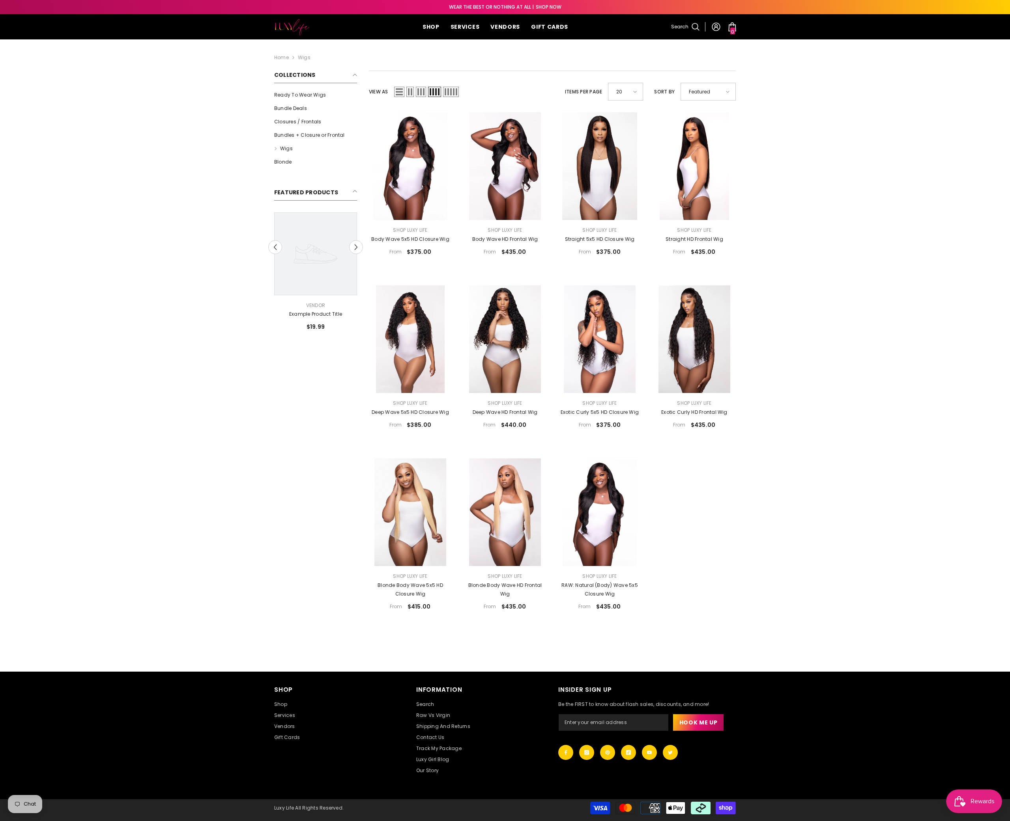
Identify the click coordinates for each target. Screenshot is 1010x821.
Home (281, 57)
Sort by (664, 91)
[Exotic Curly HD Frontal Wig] (694, 339)
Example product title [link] (317, 314)
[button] (275, 247)
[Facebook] (565, 752)
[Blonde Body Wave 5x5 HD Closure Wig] (410, 512)
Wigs (304, 57)
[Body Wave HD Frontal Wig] (505, 166)
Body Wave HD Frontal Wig (505, 239)
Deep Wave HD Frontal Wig (505, 412)
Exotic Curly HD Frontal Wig (694, 412)
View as (378, 91)
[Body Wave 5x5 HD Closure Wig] (410, 166)
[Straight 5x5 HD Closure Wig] (599, 166)
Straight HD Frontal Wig (694, 239)
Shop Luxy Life (410, 230)
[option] (317, 274)
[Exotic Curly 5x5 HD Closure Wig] (599, 339)
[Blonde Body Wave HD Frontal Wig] (505, 512)
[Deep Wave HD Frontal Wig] (505, 339)
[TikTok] (628, 752)
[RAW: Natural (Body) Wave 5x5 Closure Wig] (599, 512)
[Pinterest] (607, 752)
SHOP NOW (548, 7)
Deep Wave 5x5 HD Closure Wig (410, 412)
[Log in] (716, 27)
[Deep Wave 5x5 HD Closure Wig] (410, 339)
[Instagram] (586, 752)
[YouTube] (649, 752)
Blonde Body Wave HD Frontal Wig (505, 589)
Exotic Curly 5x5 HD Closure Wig (600, 412)
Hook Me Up (698, 722)
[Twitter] (670, 752)
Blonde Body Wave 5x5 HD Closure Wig (410, 589)
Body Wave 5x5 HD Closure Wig (410, 239)
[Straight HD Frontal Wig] (694, 166)
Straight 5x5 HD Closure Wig (599, 239)
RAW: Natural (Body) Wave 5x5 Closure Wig (599, 589)
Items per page (583, 91)
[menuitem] (315, 95)
